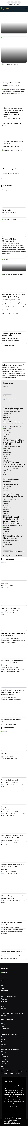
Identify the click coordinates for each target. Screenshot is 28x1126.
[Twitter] (12, 2)
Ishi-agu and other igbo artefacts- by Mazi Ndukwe (13, 496)
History (2, 1046)
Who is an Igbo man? (13, 364)
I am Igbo (7, 209)
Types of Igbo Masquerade (9, 240)
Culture (2, 980)
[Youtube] (15, 2)
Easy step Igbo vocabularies (9, 1034)
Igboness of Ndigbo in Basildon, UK (11, 480)
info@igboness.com (14, 4)
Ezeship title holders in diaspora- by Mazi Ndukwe (13, 423)
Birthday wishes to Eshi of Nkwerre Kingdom (12, 537)
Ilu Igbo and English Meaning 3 (13, 552)
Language (3, 1031)
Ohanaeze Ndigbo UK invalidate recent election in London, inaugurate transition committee (13, 520)
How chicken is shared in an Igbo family (13, 295)
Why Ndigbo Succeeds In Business (10, 1049)
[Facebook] (8, 2)
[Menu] (26, 9)
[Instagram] (19, 2)
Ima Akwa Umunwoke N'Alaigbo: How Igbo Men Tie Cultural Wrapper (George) (14, 464)
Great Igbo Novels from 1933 (12, 83)
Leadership (3, 1011)
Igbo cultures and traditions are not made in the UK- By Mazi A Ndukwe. (13, 442)
